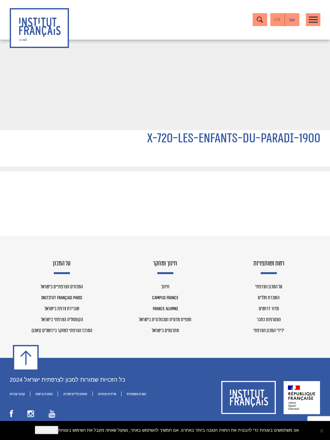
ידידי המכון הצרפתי (268, 330)
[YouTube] (52, 414)
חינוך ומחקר (165, 263)
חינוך (165, 287)
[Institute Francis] (39, 28)
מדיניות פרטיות (107, 394)
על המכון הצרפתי (268, 287)
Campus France (165, 298)
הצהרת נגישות (44, 394)
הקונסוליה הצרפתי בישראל (62, 319)
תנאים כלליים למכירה (75, 394)
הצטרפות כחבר (269, 319)
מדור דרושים (269, 308)
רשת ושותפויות (268, 263)
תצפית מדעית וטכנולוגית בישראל (165, 319)
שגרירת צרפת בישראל (61, 308)
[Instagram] (30, 414)
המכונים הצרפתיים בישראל (62, 287)
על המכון (62, 263)
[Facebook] (11, 414)
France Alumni (165, 308)
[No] (322, 430)
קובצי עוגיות (17, 394)
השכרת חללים (268, 298)
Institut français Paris (61, 298)
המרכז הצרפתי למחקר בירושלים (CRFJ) (62, 330)
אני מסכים (46, 430)
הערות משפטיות (136, 394)
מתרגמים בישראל (165, 330)
